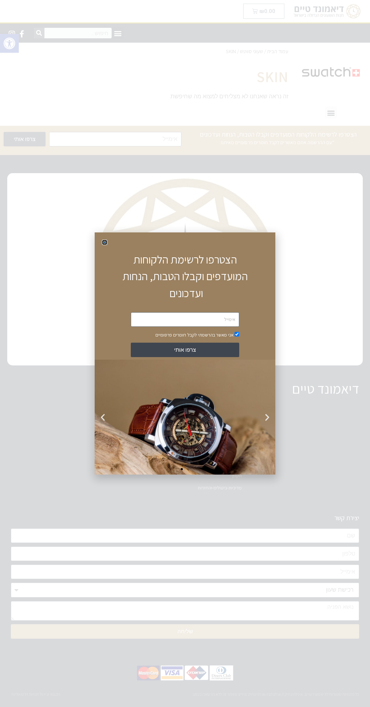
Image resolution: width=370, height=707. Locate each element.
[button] (104, 242)
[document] (185, 353)
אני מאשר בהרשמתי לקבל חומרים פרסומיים (194, 335)
